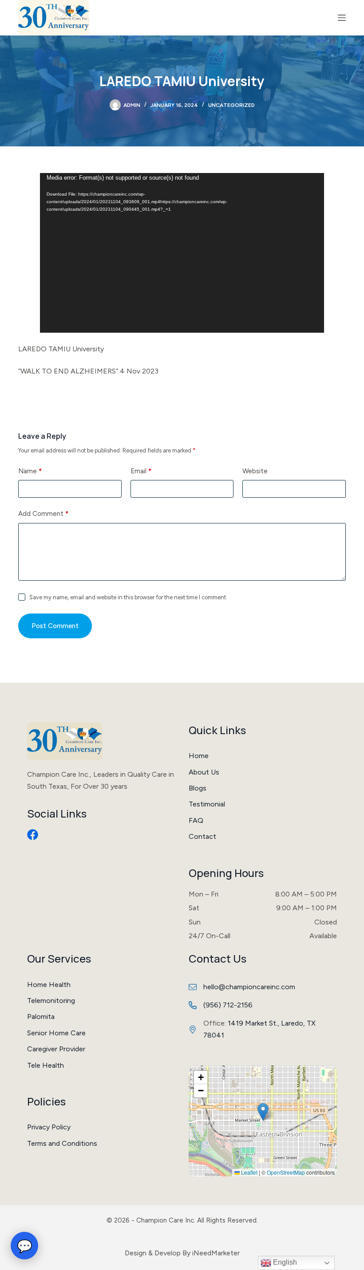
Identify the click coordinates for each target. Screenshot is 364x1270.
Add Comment (43, 514)
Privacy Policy (49, 1127)
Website (255, 471)
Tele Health (45, 1065)
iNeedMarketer (216, 1253)
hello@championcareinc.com (249, 987)
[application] (182, 253)
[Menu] (342, 18)
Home (199, 755)
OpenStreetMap (286, 1172)
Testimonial (207, 804)
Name (30, 471)
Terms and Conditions (62, 1143)
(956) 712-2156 (228, 1005)
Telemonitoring (51, 1000)
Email (141, 471)
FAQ (196, 820)
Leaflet (248, 1172)
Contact (202, 836)
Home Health (49, 984)
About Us (204, 772)
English (284, 1262)
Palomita (41, 1016)
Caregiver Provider (56, 1049)
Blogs (197, 788)
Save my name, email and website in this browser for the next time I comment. (128, 597)
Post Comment (55, 626)
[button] (263, 1112)
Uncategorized (231, 105)
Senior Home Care (56, 1033)
